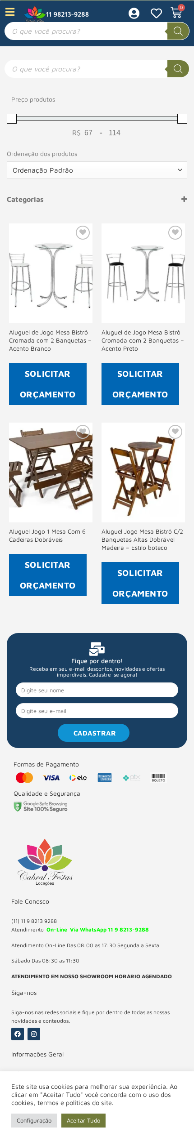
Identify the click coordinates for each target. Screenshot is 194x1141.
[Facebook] (17, 1034)
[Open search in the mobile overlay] (97, 31)
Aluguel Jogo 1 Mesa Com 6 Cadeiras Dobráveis (47, 535)
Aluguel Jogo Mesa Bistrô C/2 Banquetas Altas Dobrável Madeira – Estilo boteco (142, 539)
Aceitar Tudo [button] (83, 1120)
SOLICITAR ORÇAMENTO (48, 383)
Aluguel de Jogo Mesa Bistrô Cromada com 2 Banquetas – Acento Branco (50, 340)
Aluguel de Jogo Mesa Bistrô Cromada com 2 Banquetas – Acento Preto (143, 340)
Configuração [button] (34, 1120)
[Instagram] (34, 1034)
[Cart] (176, 13)
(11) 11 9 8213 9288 (34, 921)
